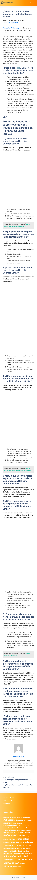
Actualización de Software (9, 817)
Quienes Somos (9, 798)
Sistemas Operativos (25, 853)
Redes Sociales (22, 851)
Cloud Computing (20, 825)
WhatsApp (22, 863)
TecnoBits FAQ (20, 856)
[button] (25, 3)
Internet (19, 842)
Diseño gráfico (21, 828)
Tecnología (7, 860)
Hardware (13, 839)
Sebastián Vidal (13, 23)
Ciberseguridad (9, 826)
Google (16, 832)
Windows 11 (19, 866)
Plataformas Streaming (11, 848)
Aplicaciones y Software (24, 820)
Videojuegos (15, 28)
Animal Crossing (25, 817)
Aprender (7, 823)
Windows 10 (9, 866)
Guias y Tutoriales (25, 832)
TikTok (19, 860)
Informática (23, 839)
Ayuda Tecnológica (17, 823)
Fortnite (6, 832)
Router (5, 853)
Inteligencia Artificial (9, 842)
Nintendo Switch (16, 846)
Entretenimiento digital (25, 830)
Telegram (14, 860)
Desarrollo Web (12, 828)
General (11, 832)
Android (18, 817)
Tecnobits (6, 28)
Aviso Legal (7, 801)
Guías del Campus (14, 835)
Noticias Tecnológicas (27, 846)
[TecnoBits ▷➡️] (7, 2)
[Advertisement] (18, 171)
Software (8, 856)
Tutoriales (27, 859)
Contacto (6, 804)
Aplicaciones (10, 820)
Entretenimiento (15, 830)
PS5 (20, 848)
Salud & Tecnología (13, 853)
